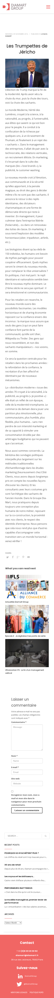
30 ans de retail (12, 864)
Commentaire (18, 722)
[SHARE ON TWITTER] (7, 557)
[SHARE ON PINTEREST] (23, 557)
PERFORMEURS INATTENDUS (18, 888)
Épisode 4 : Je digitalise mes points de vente (25, 636)
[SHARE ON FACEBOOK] (12, 557)
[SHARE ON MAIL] (28, 557)
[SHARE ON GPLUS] (18, 557)
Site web (15, 778)
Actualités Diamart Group (16, 602)
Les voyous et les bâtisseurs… (19, 876)
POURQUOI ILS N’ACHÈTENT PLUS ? (21, 853)
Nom (14, 756)
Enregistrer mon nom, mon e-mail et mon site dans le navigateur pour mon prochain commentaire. (26, 800)
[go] (46, 836)
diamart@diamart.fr (27, 955)
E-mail (15, 767)
